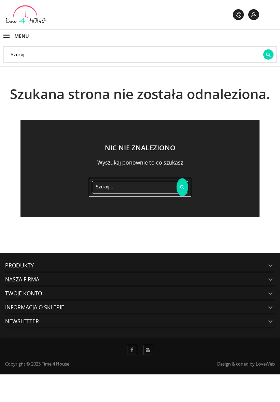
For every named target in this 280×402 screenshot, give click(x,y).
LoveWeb (265, 364)
